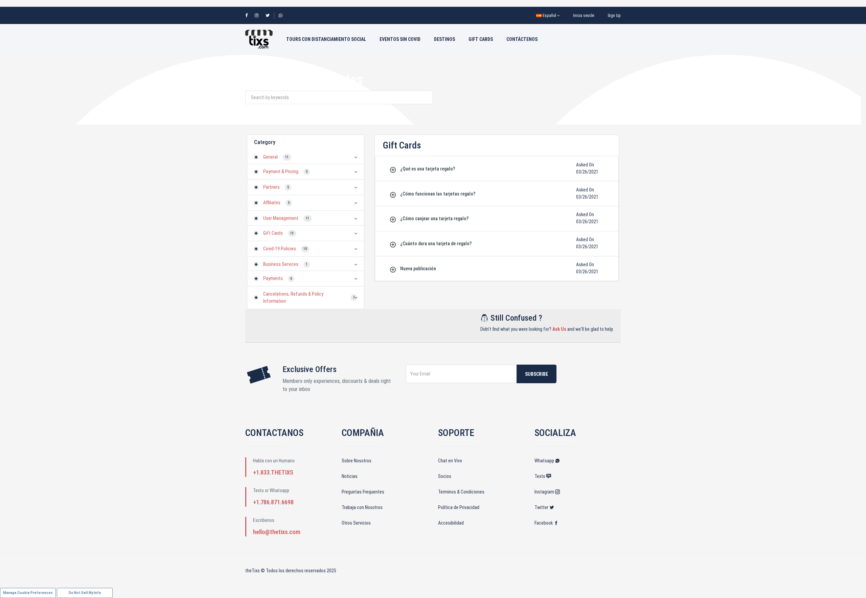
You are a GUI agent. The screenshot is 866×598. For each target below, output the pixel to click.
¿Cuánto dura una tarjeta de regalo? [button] (436, 243)
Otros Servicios (356, 523)
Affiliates (271, 202)
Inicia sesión (583, 15)
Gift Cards (481, 39)
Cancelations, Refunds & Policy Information (293, 297)
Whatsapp (544, 460)
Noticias (350, 476)
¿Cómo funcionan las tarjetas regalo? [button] (437, 194)
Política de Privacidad (458, 507)
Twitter (541, 507)
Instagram (544, 492)
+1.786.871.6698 (273, 502)
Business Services (280, 264)
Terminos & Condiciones (461, 492)
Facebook (544, 523)
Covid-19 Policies (279, 248)
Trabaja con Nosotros (362, 507)
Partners (271, 187)
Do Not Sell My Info (85, 593)
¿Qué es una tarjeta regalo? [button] (427, 168)
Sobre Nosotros (356, 460)
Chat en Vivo (450, 460)
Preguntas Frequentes (363, 492)
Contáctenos (522, 39)
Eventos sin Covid (400, 39)
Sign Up (614, 15)
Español (549, 15)
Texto (540, 476)
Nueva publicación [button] (418, 268)
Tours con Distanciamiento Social (326, 39)
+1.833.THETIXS (273, 472)
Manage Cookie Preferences (28, 593)
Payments (273, 278)
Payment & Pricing (280, 171)
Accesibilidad (451, 523)
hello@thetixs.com (276, 531)
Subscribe (536, 374)
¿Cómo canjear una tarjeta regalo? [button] (434, 218)
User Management (280, 218)
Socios (444, 476)
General (270, 157)
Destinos (444, 39)
